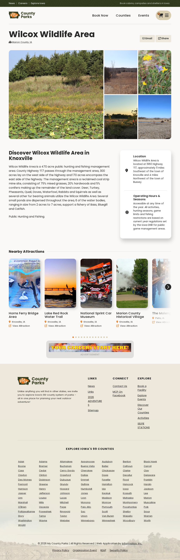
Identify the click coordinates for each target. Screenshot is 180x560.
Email (148, 38)
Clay (146, 470)
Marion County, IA (22, 42)
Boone (22, 466)
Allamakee (66, 461)
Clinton (43, 475)
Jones (84, 493)
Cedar (42, 470)
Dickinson (44, 479)
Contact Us (120, 386)
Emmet (85, 479)
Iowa (125, 488)
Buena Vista (88, 466)
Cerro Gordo (67, 470)
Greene (43, 484)
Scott (105, 511)
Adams (43, 461)
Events (143, 15)
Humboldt (86, 488)
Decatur (127, 475)
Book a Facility (142, 388)
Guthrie (85, 484)
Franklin (148, 479)
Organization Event (85, 550)
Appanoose (88, 461)
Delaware (149, 475)
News (12, 3)
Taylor (63, 516)
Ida (104, 488)
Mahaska (128, 497)
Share (165, 38)
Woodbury (129, 520)
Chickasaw (108, 470)
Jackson (148, 488)
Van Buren (108, 516)
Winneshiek (108, 520)
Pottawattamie (26, 511)
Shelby (127, 511)
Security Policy (119, 550)
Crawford (65, 475)
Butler (105, 466)
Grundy (64, 484)
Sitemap (93, 410)
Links (91, 392)
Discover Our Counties (143, 408)
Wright (21, 525)
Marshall (23, 502)
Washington (25, 520)
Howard (64, 488)
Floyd (126, 479)
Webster (65, 520)
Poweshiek (45, 511)
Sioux (147, 511)
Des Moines (25, 479)
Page (63, 507)
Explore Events (142, 397)
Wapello (128, 516)
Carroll (148, 466)
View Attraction (21, 326)
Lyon (83, 497)
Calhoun (128, 466)
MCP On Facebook (119, 393)
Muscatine (150, 502)
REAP (103, 550)
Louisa (42, 497)
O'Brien (22, 507)
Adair (21, 461)
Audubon (107, 461)
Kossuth (127, 493)
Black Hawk (150, 461)
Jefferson (44, 493)
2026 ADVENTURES (95, 401)
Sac (83, 511)
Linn (20, 497)
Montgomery (130, 502)
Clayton (22, 475)
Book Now (100, 15)
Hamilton (107, 484)
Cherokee (86, 470)
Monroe (106, 502)
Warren (148, 516)
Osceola (44, 507)
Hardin (147, 484)
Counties (123, 15)
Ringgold (65, 511)
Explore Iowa (38, 3)
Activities (143, 418)
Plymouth (107, 507)
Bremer (43, 466)
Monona (85, 502)
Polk (146, 507)
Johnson (65, 493)
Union (84, 516)
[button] (73, 337)
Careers (22, 3)
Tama (42, 516)
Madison (107, 497)
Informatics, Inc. (132, 543)
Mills (41, 502)
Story (21, 516)
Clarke (126, 470)
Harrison (23, 488)
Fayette (106, 479)
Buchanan (66, 466)
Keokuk (106, 493)
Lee (146, 493)
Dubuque (65, 479)
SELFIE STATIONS (144, 425)
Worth (147, 520)
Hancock (128, 484)
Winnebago (87, 520)
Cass (21, 470)
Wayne (43, 520)
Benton (127, 461)
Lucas (63, 497)
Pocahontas (130, 507)
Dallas (84, 475)
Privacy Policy (60, 550)
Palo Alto (86, 507)
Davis (105, 475)
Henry (42, 488)
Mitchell (64, 502)
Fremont (23, 484)
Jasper (22, 493)
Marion (148, 497)
